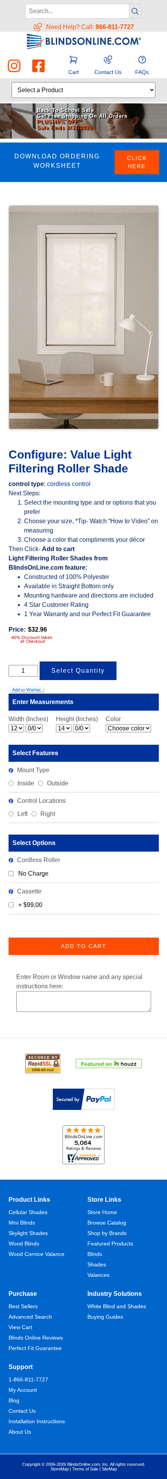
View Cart (20, 1327)
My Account (23, 1390)
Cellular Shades (28, 1212)
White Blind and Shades (116, 1306)
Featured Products (110, 1243)
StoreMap (59, 1469)
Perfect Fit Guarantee (35, 1348)
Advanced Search (30, 1317)
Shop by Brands (107, 1233)
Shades (96, 1264)
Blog (14, 1400)
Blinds (94, 1254)
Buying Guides (105, 1317)
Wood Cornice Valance (36, 1254)
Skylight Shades (28, 1233)
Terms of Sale (85, 1469)
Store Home (102, 1212)
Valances (98, 1275)
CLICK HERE (137, 162)
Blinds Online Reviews (36, 1338)
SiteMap (109, 1469)
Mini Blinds (22, 1223)
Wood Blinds (24, 1243)
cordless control (68, 484)
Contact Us (22, 1411)
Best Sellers (23, 1306)
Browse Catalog (106, 1223)
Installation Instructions (37, 1421)
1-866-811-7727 (28, 1379)
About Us (20, 1432)
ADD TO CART (83, 946)
